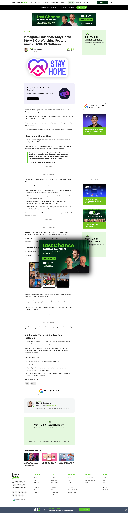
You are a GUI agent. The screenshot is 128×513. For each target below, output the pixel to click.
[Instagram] (16, 495)
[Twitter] (25, 492)
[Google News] (13, 492)
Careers (104, 485)
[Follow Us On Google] (49, 391)
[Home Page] (19, 2)
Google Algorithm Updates (74, 489)
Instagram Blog (34, 379)
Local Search (54, 480)
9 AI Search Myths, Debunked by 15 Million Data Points (93, 201)
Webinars (71, 2)
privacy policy (56, 441)
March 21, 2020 (50, 162)
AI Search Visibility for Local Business (92, 225)
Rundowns (70, 480)
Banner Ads (87, 482)
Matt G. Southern (36, 50)
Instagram (33, 383)
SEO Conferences (72, 492)
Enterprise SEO (54, 487)
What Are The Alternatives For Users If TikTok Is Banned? (31, 464)
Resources (63, 2)
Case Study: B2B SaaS (90, 480)
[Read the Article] (31, 457)
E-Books (70, 485)
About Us (78, 2)
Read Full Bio (30, 409)
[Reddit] (19, 495)
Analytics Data (54, 492)
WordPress (36, 492)
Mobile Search (54, 482)
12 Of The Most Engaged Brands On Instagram (66, 463)
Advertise (85, 2)
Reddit (52, 494)
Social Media (37, 487)
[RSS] (22, 495)
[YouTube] (19, 492)
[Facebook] (22, 492)
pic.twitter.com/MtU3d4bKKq (53, 158)
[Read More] (94, 190)
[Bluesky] (13, 495)
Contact (103, 482)
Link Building (54, 477)
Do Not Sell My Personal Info (108, 489)
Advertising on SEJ (89, 477)
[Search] (114, 2)
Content (36, 485)
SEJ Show (70, 487)
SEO (39, 2)
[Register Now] (94, 120)
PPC (52, 489)
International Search (56, 485)
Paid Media (45, 2)
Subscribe (104, 477)
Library (69, 482)
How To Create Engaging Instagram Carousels (49, 463)
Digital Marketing (54, 2)
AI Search (33, 2)
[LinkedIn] (16, 492)
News (27, 383)
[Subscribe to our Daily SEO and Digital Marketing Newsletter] (111, 2)
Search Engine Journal (52, 405)
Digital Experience (38, 489)
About (103, 480)
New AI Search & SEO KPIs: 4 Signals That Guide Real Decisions (94, 131)
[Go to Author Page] (26, 50)
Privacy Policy (105, 487)
